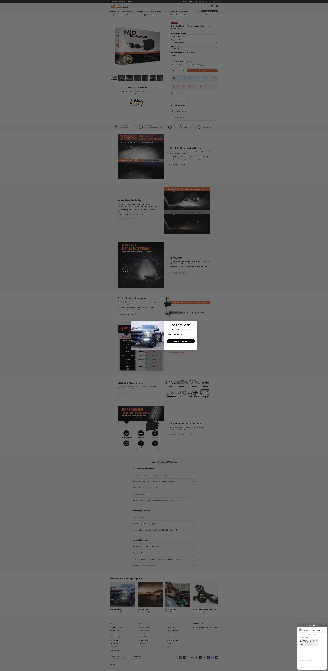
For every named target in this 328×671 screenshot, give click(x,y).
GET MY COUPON (181, 341)
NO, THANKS (181, 346)
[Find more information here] (312, 646)
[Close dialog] (195, 323)
